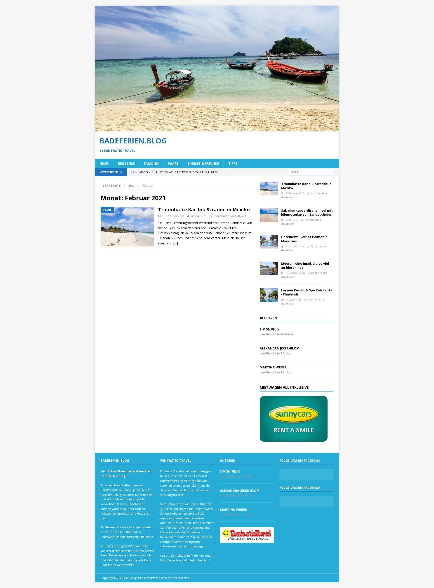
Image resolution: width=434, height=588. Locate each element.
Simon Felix (198, 216)
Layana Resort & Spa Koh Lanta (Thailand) (306, 292)
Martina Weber (273, 367)
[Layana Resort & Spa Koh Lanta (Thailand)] (269, 295)
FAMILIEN (151, 163)
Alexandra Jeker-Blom (279, 348)
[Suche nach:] (310, 172)
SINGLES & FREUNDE (203, 163)
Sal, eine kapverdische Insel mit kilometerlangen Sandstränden (307, 212)
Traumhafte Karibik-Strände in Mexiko (204, 209)
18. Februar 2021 (173, 216)
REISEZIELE (126, 163)
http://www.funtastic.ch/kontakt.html (185, 560)
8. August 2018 (292, 299)
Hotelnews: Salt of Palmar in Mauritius (304, 239)
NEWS (104, 163)
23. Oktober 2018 (294, 246)
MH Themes (181, 578)
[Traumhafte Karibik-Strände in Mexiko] (269, 188)
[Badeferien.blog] (217, 129)
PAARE (173, 163)
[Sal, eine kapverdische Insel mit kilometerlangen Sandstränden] (269, 215)
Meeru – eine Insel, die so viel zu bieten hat (305, 265)
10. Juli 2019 (291, 219)
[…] (175, 243)
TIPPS (232, 163)
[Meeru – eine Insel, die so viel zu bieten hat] (269, 268)
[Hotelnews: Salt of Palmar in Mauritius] (269, 241)
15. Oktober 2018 (294, 272)
